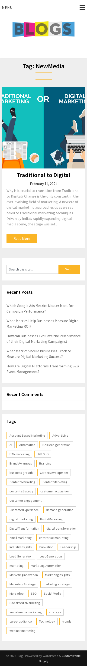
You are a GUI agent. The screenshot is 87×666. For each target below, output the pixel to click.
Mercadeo (17, 593)
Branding (45, 463)
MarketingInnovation (24, 575)
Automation (27, 445)
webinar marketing (22, 631)
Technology (47, 621)
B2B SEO (43, 454)
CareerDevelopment (54, 473)
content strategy (21, 491)
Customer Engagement (26, 500)
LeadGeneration (51, 556)
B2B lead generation (56, 445)
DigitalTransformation (24, 528)
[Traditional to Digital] (43, 127)
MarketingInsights (57, 575)
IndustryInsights (21, 547)
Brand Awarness (21, 463)
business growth (21, 473)
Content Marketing (22, 482)
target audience (21, 621)
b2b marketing (20, 454)
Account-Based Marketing (27, 435)
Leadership (68, 547)
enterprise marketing (54, 538)
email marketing (21, 538)
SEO (34, 593)
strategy (55, 612)
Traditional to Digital (43, 175)
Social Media (52, 593)
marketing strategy (56, 584)
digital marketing (21, 519)
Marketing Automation (46, 566)
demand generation (59, 510)
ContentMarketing (55, 482)
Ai (11, 445)
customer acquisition (55, 491)
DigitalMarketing (51, 519)
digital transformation (61, 528)
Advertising (60, 435)
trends (66, 621)
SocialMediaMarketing (25, 603)
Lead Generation (21, 556)
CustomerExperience (24, 510)
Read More (21, 238)
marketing (17, 566)
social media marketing (26, 612)
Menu (7, 7)
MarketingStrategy (23, 584)
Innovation (46, 547)
